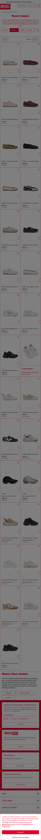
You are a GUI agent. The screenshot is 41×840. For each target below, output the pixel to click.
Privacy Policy (26, 824)
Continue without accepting (20, 837)
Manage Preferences (8, 824)
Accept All (20, 832)
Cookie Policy (6, 826)
